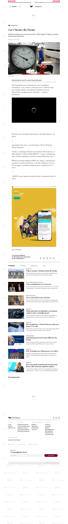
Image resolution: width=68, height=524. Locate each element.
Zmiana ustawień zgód (23, 426)
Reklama (34, 424)
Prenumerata (35, 427)
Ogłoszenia (35, 426)
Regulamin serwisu (22, 427)
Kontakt (10, 426)
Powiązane (11, 265)
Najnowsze (34, 265)
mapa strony (11, 444)
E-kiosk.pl (47, 424)
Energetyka (14, 25)
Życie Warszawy (49, 434)
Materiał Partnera (30, 335)
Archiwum (34, 429)
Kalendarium (21, 444)
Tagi (44, 265)
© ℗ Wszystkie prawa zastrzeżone (21, 257)
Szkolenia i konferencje (14, 440)
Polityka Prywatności (22, 424)
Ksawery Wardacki (37, 80)
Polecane (23, 265)
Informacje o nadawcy (23, 429)
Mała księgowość (49, 429)
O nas (9, 424)
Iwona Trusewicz (26, 80)
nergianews (38, 6)
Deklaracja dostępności (23, 431)
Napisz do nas (11, 427)
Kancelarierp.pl (49, 431)
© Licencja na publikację (18, 255)
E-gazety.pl (48, 426)
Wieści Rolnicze (49, 432)
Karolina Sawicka (16, 80)
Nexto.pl (47, 427)
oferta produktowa (34, 444)
